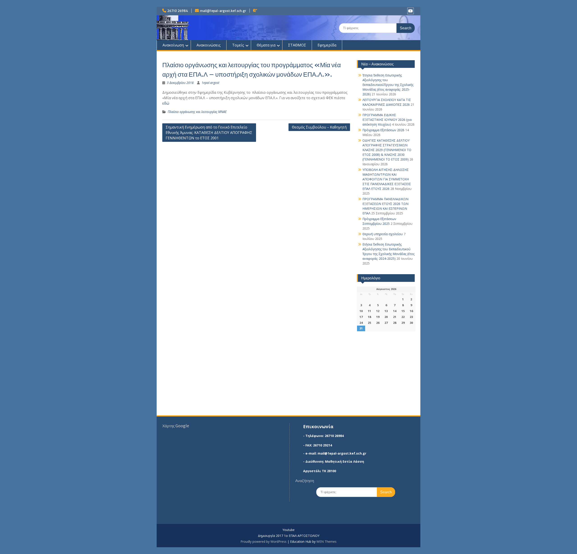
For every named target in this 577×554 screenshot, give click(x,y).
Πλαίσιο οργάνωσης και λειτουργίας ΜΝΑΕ (197, 112)
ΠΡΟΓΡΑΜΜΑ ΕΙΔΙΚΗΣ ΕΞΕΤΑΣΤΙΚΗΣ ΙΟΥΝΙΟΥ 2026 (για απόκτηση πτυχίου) (387, 119)
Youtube (288, 530)
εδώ (165, 103)
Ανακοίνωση (173, 45)
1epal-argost (210, 82)
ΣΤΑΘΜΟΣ (297, 45)
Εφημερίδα (327, 45)
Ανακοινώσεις (209, 45)
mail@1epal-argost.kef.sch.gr (223, 11)
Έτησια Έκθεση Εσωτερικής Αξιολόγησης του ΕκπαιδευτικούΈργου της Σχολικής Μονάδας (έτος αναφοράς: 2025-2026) (387, 84)
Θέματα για (266, 45)
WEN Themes (326, 541)
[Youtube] (410, 11)
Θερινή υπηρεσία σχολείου (382, 234)
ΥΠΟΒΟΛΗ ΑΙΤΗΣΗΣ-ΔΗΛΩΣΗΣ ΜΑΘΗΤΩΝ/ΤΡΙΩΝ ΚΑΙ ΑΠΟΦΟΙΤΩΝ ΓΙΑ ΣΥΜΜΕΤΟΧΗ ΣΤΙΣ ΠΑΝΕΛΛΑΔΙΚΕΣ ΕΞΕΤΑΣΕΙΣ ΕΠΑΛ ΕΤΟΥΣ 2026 (386, 179)
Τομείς (238, 45)
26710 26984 (177, 11)
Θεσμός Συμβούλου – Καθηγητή (319, 127)
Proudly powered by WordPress (263, 541)
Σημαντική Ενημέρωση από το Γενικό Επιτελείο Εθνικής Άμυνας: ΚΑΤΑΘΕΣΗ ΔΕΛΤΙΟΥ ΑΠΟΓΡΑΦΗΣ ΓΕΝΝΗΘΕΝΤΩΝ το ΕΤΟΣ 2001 (209, 132)
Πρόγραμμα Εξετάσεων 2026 (383, 130)
